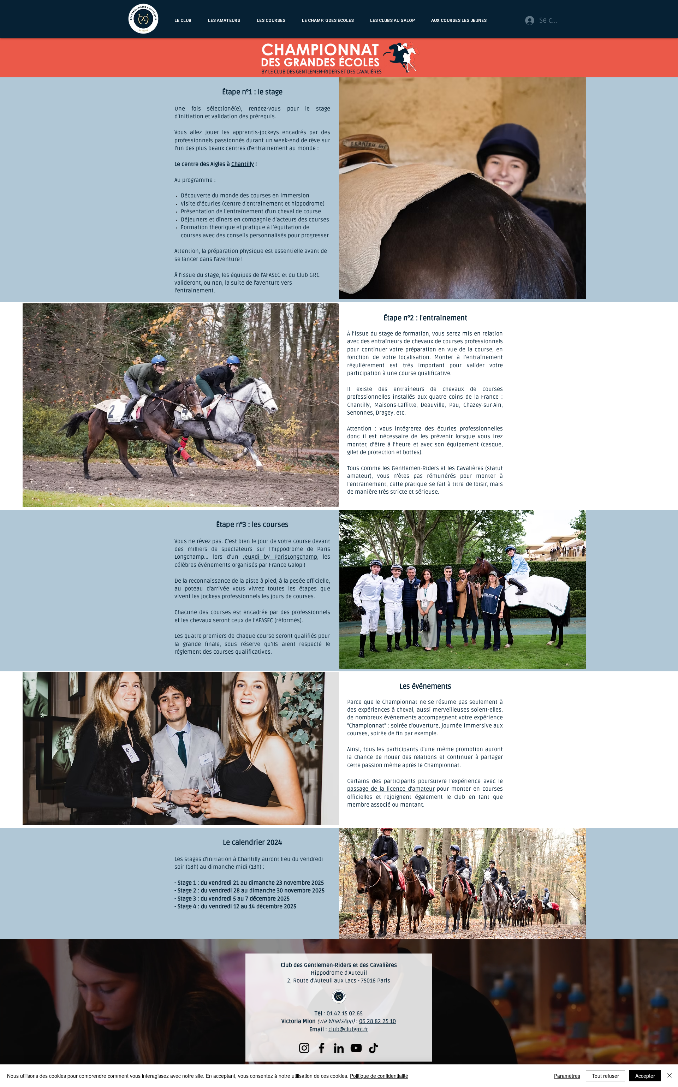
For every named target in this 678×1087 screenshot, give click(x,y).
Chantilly (242, 164)
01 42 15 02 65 (345, 1013)
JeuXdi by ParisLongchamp (280, 556)
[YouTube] (356, 1048)
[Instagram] (304, 1048)
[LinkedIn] (339, 1048)
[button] (183, 20)
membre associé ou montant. (385, 804)
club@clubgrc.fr (348, 1029)
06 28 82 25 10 (377, 1021)
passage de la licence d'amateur (391, 788)
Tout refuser (605, 1075)
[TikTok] (373, 1048)
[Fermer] (669, 1075)
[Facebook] (321, 1048)
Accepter (645, 1075)
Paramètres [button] (567, 1075)
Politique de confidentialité (379, 1075)
